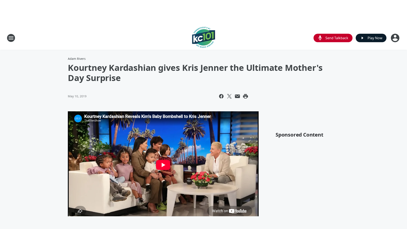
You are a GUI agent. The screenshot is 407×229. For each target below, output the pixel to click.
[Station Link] (203, 38)
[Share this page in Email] (237, 96)
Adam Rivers (77, 59)
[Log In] (395, 38)
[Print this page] (245, 96)
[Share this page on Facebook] (221, 96)
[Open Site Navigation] (11, 38)
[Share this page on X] (229, 96)
